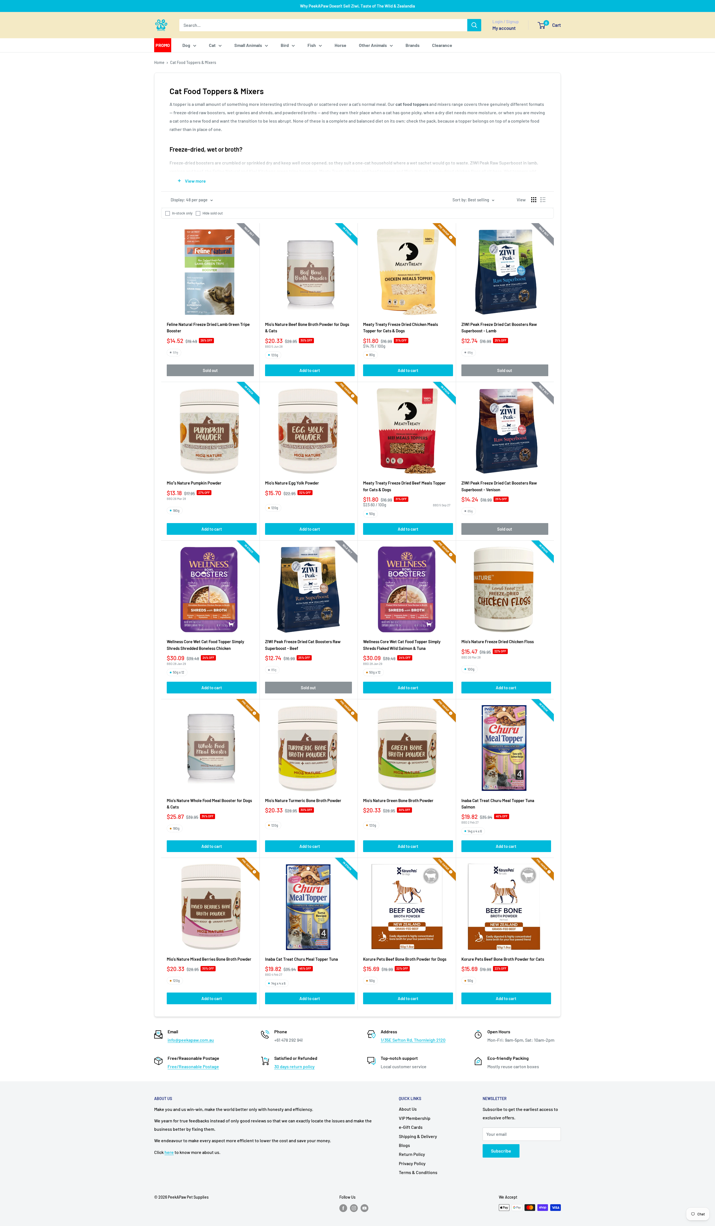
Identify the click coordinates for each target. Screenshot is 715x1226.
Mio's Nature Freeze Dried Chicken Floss (497, 641)
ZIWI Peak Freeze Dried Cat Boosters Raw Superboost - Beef (302, 644)
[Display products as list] (542, 199)
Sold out (210, 370)
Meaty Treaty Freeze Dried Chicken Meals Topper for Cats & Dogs (400, 327)
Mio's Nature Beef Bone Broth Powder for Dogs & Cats (307, 327)
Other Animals (373, 45)
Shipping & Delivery (418, 1136)
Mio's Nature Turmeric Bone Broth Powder (303, 800)
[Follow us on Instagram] (354, 1208)
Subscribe (501, 1150)
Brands (413, 45)
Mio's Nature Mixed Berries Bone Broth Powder (209, 959)
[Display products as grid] (533, 199)
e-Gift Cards (411, 1127)
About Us (408, 1108)
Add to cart (309, 370)
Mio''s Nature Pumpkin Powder (194, 482)
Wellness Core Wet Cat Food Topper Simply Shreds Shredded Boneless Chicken (205, 644)
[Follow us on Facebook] (343, 1208)
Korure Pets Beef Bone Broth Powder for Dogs (404, 959)
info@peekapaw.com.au (191, 1040)
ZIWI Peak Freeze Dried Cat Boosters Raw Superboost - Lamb (499, 327)
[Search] (474, 25)
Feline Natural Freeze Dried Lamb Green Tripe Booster (208, 327)
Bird (285, 45)
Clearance (442, 45)
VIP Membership (414, 1118)
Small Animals (248, 45)
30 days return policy (294, 1066)
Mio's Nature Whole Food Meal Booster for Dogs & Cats (209, 803)
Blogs (404, 1145)
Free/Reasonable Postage (193, 1066)
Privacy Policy (412, 1163)
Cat (212, 45)
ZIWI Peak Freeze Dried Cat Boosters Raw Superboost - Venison (499, 486)
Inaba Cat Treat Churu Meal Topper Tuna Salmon (497, 803)
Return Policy (412, 1154)
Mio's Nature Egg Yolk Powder (292, 482)
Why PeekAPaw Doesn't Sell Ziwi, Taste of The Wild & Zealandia (357, 5)
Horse (340, 45)
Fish (312, 45)
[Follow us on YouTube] (364, 1208)
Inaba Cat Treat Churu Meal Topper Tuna (301, 959)
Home (159, 62)
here (169, 1152)
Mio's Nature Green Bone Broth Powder (398, 800)
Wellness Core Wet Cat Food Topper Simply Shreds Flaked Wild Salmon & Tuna (401, 644)
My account (504, 28)
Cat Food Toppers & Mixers (193, 62)
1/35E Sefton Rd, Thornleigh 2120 (413, 1040)
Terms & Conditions (418, 1172)
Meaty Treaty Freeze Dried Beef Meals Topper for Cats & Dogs (404, 486)
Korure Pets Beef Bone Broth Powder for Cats (502, 959)
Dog (186, 45)
